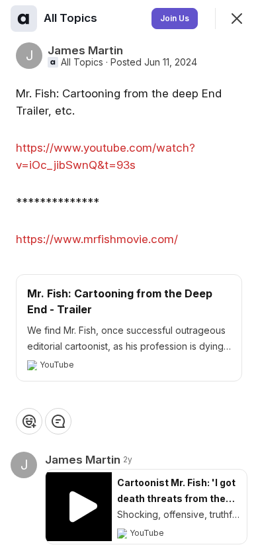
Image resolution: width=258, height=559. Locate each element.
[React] (29, 421)
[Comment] (58, 421)
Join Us (174, 18)
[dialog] (129, 279)
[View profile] (24, 18)
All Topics (82, 62)
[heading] (72, 18)
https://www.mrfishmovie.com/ (97, 239)
